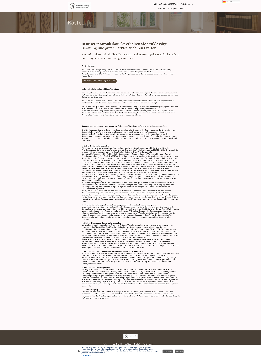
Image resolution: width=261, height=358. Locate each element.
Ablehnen (179, 351)
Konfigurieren (86, 355)
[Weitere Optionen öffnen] (190, 9)
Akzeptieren (167, 351)
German (229, 1)
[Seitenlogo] (79, 6)
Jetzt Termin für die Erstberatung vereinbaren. (99, 81)
